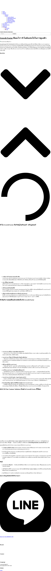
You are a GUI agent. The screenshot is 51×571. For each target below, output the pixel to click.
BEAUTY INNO (3, 549)
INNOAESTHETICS (4, 548)
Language (2, 564)
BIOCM (1, 550)
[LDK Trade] (4, 9)
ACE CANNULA (3, 551)
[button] (25, 84)
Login (1, 570)
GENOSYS (2, 547)
